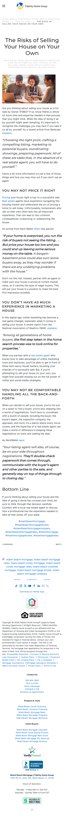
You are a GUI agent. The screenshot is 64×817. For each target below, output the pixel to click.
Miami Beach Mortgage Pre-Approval (32, 738)
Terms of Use (50, 666)
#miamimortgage (48, 531)
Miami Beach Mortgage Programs (32, 715)
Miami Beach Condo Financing (32, 706)
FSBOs (22, 65)
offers (37, 228)
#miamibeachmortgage (32, 521)
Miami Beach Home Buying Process (32, 732)
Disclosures (43, 657)
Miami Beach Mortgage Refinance (32, 718)
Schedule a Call (32, 689)
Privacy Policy (34, 666)
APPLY (17, 580)
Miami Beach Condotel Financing (32, 709)
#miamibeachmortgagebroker (32, 524)
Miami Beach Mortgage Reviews (32, 741)
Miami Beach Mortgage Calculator (32, 730)
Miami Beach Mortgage (41, 65)
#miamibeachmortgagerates (21, 531)
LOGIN (46, 580)
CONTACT (32, 580)
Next (58, 544)
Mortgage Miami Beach (22, 67)
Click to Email (32, 683)
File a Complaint (45, 660)
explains (6, 133)
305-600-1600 (32, 680)
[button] (3, 6)
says (21, 440)
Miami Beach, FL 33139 (32, 778)
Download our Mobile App (32, 591)
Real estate (8, 200)
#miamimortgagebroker (19, 535)
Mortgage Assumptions (13, 663)
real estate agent (40, 355)
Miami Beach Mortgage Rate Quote (32, 735)
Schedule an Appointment (32, 692)
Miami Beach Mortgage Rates (32, 712)
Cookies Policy (28, 657)
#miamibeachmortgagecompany (32, 528)
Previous (8, 544)
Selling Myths (46, 67)
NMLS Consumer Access (13, 666)
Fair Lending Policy (25, 660)
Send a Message (32, 686)
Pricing (6, 197)
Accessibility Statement (18, 654)
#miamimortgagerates (45, 535)
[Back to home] (32, 6)
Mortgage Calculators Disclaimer (41, 663)
